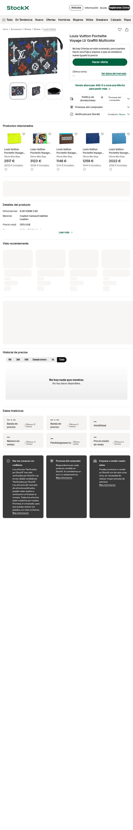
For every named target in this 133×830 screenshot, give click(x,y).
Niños (89, 20)
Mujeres (78, 20)
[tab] (18, 91)
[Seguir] (23, 134)
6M (26, 302)
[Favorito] (119, 29)
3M (18, 302)
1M (9, 302)
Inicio (5, 29)
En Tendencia (23, 20)
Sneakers (102, 20)
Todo (10, 20)
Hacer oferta (100, 62)
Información (91, 8)
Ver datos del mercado (113, 73)
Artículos (76, 7)
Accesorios (16, 29)
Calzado (116, 20)
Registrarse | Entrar (119, 7)
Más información (26, 455)
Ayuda (103, 7)
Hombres (64, 20)
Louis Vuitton (49, 29)
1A (53, 302)
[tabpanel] (35, 56)
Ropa (127, 20)
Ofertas (50, 20)
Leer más (64, 232)
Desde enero (40, 302)
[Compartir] (126, 29)
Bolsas (28, 29)
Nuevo (39, 20)
